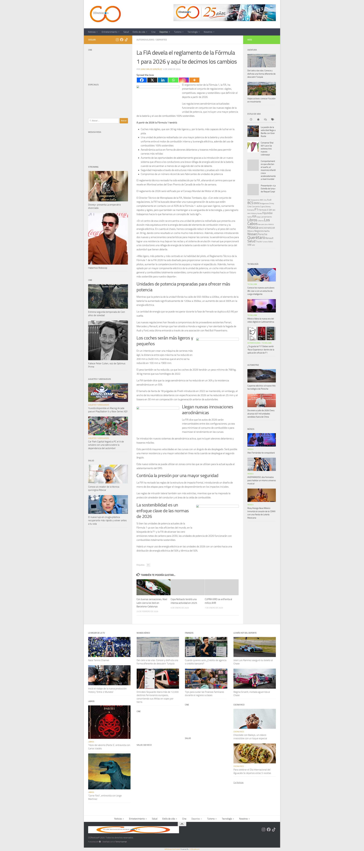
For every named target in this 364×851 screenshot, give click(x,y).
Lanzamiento (266, 217)
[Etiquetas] (272, 120)
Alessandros (255, 200)
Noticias (92, 32)
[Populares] (258, 120)
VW (249, 244)
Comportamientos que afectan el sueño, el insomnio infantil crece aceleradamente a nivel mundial (268, 170)
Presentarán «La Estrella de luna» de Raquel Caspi (268, 188)
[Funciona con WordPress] (100, 842)
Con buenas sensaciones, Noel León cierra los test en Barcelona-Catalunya (151, 603)
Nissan (252, 234)
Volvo (270, 241)
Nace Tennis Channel (98, 660)
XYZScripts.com (194, 849)
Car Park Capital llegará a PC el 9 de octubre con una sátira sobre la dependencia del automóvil (106, 445)
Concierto (256, 206)
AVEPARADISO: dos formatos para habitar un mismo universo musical (261, 480)
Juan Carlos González (151, 69)
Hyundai (267, 213)
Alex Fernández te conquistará (261, 452)
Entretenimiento (109, 32)
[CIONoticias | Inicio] (104, 14)
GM (270, 210)
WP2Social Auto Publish (172, 849)
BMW (257, 203)
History (254, 213)
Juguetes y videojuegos (98, 405)
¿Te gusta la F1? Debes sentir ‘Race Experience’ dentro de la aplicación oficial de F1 (260, 349)
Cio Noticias (238, 782)
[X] (152, 80)
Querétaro (256, 237)
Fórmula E (263, 209)
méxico (271, 224)
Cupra (262, 206)
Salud (126, 32)
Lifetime (261, 221)
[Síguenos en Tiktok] (126, 39)
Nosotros (208, 32)
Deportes (163, 32)
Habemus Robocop (97, 267)
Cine (153, 32)
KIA (254, 216)
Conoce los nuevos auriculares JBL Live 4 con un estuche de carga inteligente (260, 290)
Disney (268, 207)
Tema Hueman (121, 842)
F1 (148, 565)
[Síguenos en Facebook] (121, 39)
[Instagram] (184, 80)
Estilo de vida (139, 32)
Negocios (259, 231)
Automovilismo (145, 39)
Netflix (267, 231)
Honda (259, 213)
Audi (269, 199)
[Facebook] (142, 80)
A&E (249, 200)
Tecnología (193, 32)
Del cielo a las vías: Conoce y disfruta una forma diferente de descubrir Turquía (261, 73)
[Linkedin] (163, 80)
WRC (253, 245)
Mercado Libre (263, 224)
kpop (258, 217)
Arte (265, 200)
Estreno (250, 210)
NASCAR (262, 228)
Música (252, 227)
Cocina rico (238, 732)
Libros (252, 220)
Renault (269, 238)
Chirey (271, 203)
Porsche (262, 234)
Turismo (177, 32)
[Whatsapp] (173, 80)
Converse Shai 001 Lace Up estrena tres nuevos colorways (267, 148)
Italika (249, 217)
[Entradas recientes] (251, 120)
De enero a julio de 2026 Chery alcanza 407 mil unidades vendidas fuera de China (260, 413)
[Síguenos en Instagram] (117, 39)
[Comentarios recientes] (265, 120)
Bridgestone (264, 204)
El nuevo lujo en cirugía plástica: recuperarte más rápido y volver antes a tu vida (107, 520)
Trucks (259, 241)
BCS (250, 203)
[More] (194, 80)
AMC (261, 200)
